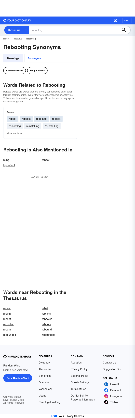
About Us (76, 362)
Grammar (44, 382)
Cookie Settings (80, 382)
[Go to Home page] (17, 20)
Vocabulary (45, 389)
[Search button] (125, 30)
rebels (7, 308)
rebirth (7, 313)
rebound (47, 329)
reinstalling (32, 126)
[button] (116, 20)
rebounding (48, 335)
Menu (127, 20)
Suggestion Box (112, 369)
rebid (45, 308)
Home (6, 38)
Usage (42, 395)
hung (6, 160)
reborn (7, 329)
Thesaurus (14, 30)
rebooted (41, 119)
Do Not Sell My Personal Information (83, 397)
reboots (26, 119)
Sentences (45, 376)
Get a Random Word (18, 378)
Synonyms (34, 58)
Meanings (13, 58)
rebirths (46, 313)
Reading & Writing (49, 402)
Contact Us (109, 362)
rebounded (9, 335)
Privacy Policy (79, 369)
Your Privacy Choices (71, 416)
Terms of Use (78, 389)
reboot (12, 119)
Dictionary (45, 362)
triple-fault (9, 165)
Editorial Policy (79, 376)
